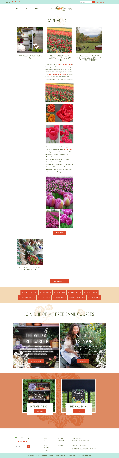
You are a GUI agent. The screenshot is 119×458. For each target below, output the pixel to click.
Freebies (46, 443)
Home (46, 438)
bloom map (68, 149)
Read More (59, 233)
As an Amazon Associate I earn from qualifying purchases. (84, 449)
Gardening (59, 292)
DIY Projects (44, 297)
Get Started (48, 440)
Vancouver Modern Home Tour (30, 57)
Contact (61, 445)
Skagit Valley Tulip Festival (57, 74)
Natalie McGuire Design (83, 455)
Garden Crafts (74, 292)
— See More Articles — (59, 281)
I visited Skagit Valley (64, 64)
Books (37, 8)
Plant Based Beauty (27, 297)
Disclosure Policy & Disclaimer (82, 443)
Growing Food (59, 297)
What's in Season (29, 292)
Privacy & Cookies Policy (80, 440)
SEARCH (82, 2)
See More (40, 411)
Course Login (100, 2)
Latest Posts (45, 292)
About (27, 8)
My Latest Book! (36, 361)
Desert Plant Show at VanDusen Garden (29, 268)
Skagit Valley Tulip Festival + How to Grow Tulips (59, 58)
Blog (17, 8)
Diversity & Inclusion (79, 445)
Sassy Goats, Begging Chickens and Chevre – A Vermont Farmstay (89, 58)
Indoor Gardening (77, 297)
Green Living (94, 297)
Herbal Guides (91, 292)
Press (46, 450)
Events (46, 447)
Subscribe (83, 361)
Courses (61, 440)
